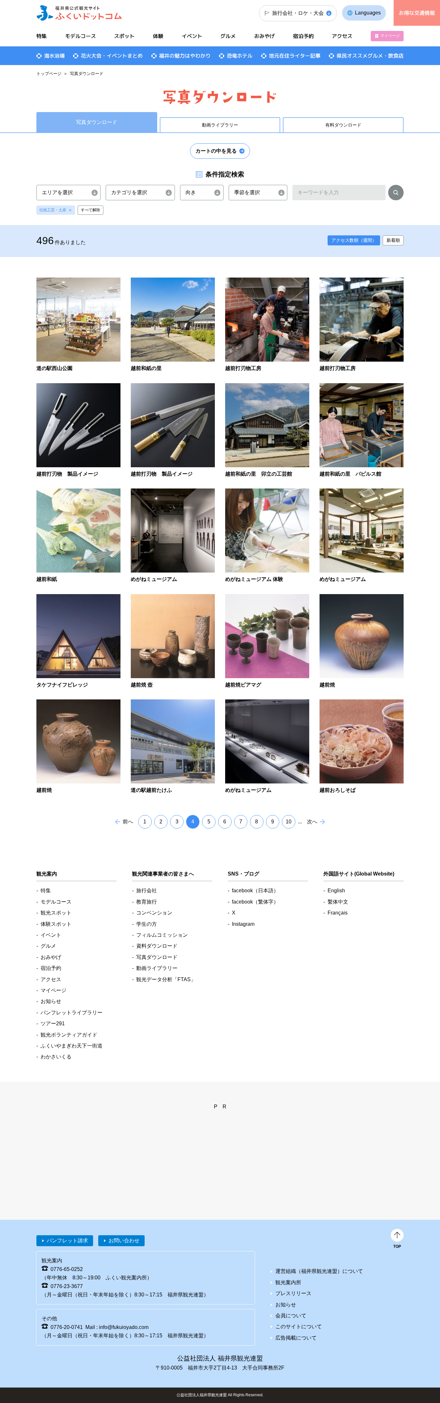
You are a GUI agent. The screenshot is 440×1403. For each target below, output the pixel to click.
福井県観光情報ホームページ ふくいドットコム (79, 13)
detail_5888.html (173, 535)
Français (338, 912)
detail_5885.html (267, 746)
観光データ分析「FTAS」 (166, 979)
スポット (124, 36)
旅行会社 (146, 890)
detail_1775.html (362, 746)
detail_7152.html (78, 430)
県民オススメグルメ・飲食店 (370, 55)
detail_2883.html (173, 641)
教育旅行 (146, 902)
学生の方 (146, 924)
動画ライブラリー (220, 125)
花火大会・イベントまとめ (112, 55)
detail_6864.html (78, 641)
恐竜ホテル (240, 55)
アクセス (342, 36)
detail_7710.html (362, 430)
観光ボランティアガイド (69, 1035)
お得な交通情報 (417, 12)
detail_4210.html (362, 535)
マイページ (390, 35)
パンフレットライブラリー (71, 1012)
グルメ (228, 36)
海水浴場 (54, 55)
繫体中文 (338, 902)
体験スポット (56, 924)
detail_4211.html (267, 535)
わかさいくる (56, 1056)
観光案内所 (288, 1282)
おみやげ (264, 36)
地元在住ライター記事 (294, 55)
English (336, 890)
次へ (312, 821)
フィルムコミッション (162, 935)
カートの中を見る (216, 151)
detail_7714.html (267, 430)
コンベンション (154, 912)
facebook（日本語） (255, 890)
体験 (158, 36)
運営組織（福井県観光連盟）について (319, 1271)
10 (289, 821)
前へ (128, 821)
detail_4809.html (173, 325)
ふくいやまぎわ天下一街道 (71, 1045)
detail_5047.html (78, 535)
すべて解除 (90, 210)
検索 (395, 193)
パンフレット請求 (67, 1240)
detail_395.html (78, 746)
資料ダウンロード (156, 946)
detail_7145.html (173, 430)
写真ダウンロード (156, 957)
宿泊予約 (303, 36)
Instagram (243, 924)
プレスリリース (293, 1293)
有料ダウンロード (343, 125)
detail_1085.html (267, 641)
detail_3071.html (362, 641)
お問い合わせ (124, 1240)
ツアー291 (53, 1023)
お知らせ (51, 1001)
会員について (290, 1315)
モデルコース (80, 36)
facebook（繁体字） (255, 902)
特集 (41, 36)
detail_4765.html (78, 325)
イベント (192, 36)
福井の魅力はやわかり (185, 55)
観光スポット (56, 912)
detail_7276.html (173, 746)
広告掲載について (296, 1338)
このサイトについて (298, 1326)
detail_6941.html (362, 325)
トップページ (49, 73)
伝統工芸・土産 (52, 210)
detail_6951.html (267, 325)
